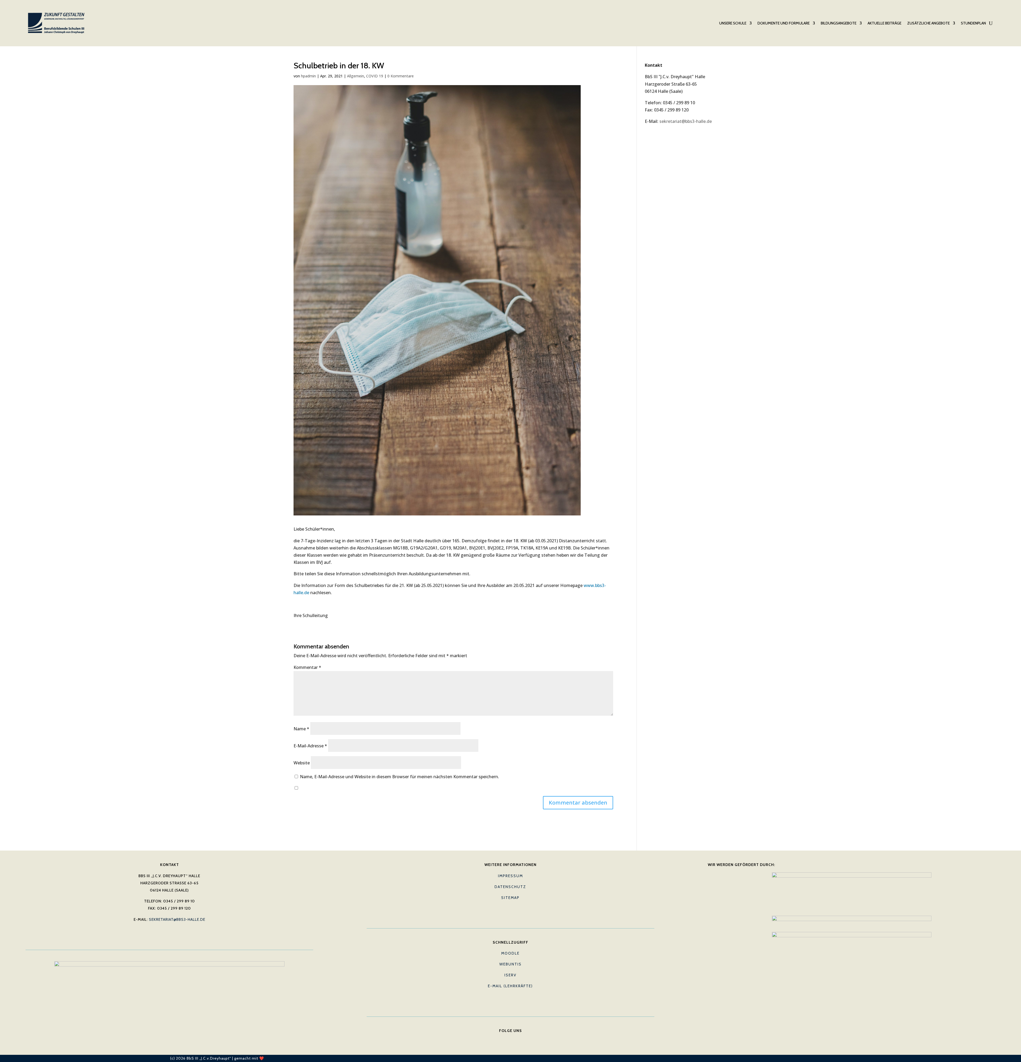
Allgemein (355, 75)
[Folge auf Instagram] (521, 1038)
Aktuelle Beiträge (884, 23)
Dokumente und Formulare (784, 23)
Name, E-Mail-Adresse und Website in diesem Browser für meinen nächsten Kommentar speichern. (399, 777)
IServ (510, 975)
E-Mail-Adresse (310, 746)
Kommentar (307, 667)
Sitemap (510, 897)
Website (302, 763)
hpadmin (308, 75)
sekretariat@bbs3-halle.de (685, 121)
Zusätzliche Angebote (928, 23)
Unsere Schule (732, 23)
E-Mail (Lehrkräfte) (510, 986)
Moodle (510, 953)
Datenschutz (510, 886)
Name (301, 729)
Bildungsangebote (838, 23)
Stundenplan (973, 23)
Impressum (510, 875)
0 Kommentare (400, 75)
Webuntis (510, 964)
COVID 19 (374, 75)
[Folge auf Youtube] (510, 1038)
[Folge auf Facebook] (500, 1038)
